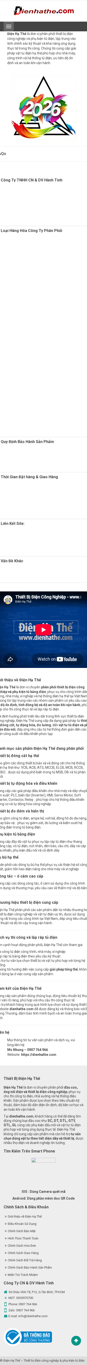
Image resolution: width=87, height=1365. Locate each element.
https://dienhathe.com (38, 1055)
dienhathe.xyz (23, 537)
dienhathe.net (31, 546)
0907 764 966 (28, 1304)
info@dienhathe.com (33, 1316)
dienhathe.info (38, 550)
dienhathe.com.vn (25, 542)
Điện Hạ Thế (11, 1360)
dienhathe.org (25, 533)
